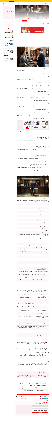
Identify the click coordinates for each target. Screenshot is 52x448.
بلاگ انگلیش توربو (29, 3)
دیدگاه (30, 404)
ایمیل (47, 407)
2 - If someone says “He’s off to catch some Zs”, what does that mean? (39, 385)
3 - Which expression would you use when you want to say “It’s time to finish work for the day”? (36, 390)
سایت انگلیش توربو (43, 342)
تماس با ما (20, 3)
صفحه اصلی (47, 25)
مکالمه (45, 25)
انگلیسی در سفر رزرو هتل (44, 175)
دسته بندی (24, 3)
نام (47, 404)
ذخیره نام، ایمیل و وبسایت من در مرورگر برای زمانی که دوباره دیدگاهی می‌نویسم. (40, 411)
